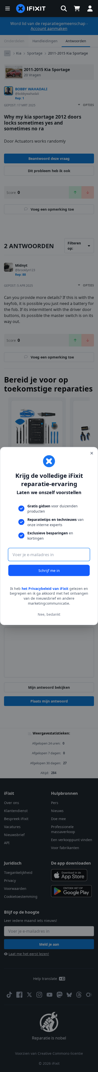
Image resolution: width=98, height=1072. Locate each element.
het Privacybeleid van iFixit (45, 588)
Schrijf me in (49, 570)
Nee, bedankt (49, 614)
